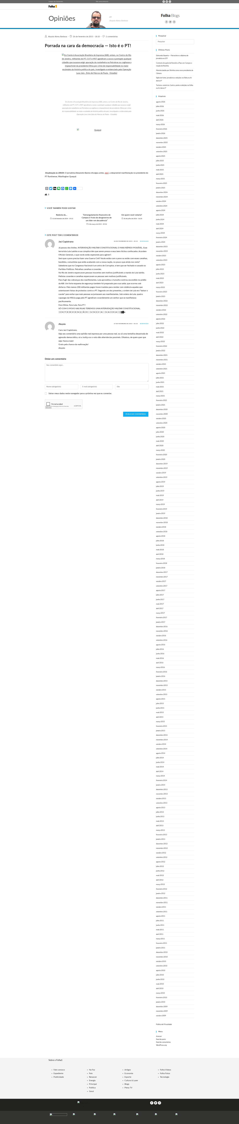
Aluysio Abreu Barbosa (57, 37)
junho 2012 (160, 871)
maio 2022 (160, 333)
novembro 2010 (162, 957)
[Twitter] (167, 1)
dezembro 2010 (162, 952)
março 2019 (160, 504)
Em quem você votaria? (131, 215)
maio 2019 (160, 495)
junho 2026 (160, 111)
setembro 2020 (161, 423)
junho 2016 (160, 654)
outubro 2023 (161, 256)
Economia (128, 1073)
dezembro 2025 (162, 138)
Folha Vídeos (165, 1070)
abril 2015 (159, 717)
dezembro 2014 (162, 735)
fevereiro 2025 (161, 183)
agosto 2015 (160, 699)
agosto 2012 (160, 862)
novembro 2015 (162, 685)
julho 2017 (160, 595)
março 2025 (160, 179)
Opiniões (62, 18)
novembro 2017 (162, 577)
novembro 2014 (162, 740)
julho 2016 (160, 649)
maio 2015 (160, 712)
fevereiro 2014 (161, 780)
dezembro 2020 (162, 409)
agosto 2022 (160, 319)
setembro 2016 (161, 640)
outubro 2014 (161, 744)
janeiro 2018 (160, 568)
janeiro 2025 (160, 188)
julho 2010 (160, 975)
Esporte (127, 1077)
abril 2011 (159, 934)
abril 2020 (159, 446)
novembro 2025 (162, 142)
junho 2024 (160, 219)
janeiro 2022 (160, 351)
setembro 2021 (161, 369)
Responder (144, 241)
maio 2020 (160, 441)
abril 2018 (159, 554)
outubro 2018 (161, 527)
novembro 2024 (162, 197)
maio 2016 (160, 658)
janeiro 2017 (160, 622)
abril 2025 (159, 174)
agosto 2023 (160, 265)
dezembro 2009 (162, 1007)
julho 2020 (160, 432)
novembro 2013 (162, 794)
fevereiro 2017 (161, 617)
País (91, 1073)
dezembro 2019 (162, 464)
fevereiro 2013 (161, 835)
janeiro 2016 (160, 676)
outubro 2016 (161, 636)
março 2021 (160, 396)
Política (92, 1088)
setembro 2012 (161, 857)
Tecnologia (164, 1077)
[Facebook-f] (163, 1)
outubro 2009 (161, 1016)
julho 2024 (160, 215)
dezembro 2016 (162, 627)
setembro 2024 (161, 206)
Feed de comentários (163, 1042)
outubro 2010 (161, 961)
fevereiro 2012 (161, 889)
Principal (93, 1084)
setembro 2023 (161, 260)
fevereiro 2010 (161, 997)
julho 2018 (160, 541)
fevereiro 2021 (161, 400)
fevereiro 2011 (161, 943)
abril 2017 (159, 608)
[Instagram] (170, 1)
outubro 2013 (161, 798)
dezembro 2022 (162, 301)
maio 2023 (160, 278)
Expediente (58, 1073)
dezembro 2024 (162, 192)
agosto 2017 (160, 590)
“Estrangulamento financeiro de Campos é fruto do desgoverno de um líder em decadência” (97, 218)
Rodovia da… (61, 215)
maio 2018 (160, 550)
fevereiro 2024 (161, 237)
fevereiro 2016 (161, 672)
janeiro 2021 (160, 405)
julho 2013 (160, 812)
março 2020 (160, 450)
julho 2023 (160, 269)
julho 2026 (160, 106)
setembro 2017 (161, 586)
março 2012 (160, 884)
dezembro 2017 (162, 572)
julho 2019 (160, 486)
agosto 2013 (160, 808)
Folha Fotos (165, 1073)
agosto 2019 (160, 482)
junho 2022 (160, 328)
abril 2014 (159, 771)
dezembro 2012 (162, 844)
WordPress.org (161, 1045)
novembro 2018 (162, 522)
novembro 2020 (162, 414)
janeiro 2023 (160, 296)
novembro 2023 (162, 251)
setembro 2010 (161, 966)
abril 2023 (159, 283)
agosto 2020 (160, 427)
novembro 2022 (162, 305)
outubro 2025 (161, 147)
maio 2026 (160, 115)
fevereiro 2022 (161, 346)
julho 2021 (160, 378)
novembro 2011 (162, 902)
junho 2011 (160, 925)
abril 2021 (159, 391)
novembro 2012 (162, 848)
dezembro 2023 (162, 246)
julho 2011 (160, 921)
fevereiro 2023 (161, 292)
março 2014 (160, 776)
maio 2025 (160, 170)
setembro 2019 (161, 477)
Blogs (126, 1084)
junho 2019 (160, 491)
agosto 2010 (160, 970)
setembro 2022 (161, 314)
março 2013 (160, 830)
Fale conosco (99, 1)
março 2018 (160, 559)
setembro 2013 (161, 803)
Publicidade (59, 1077)
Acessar (159, 1036)
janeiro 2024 (160, 242)
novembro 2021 (162, 360)
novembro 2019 (162, 468)
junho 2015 (160, 708)
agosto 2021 (160, 373)
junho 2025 (160, 165)
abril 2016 (159, 663)
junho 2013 (160, 816)
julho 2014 (160, 758)
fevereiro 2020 (161, 455)
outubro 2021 (161, 364)
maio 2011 (160, 930)
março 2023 (160, 287)
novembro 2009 (162, 1011)
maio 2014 (160, 767)
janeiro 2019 (160, 513)
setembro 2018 (161, 532)
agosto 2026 (160, 102)
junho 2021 (160, 382)
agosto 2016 (160, 645)
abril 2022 (159, 337)
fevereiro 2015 (161, 726)
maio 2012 (160, 875)
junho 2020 (160, 437)
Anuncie (105, 1)
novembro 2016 (162, 631)
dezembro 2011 (162, 898)
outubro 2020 (161, 418)
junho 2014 (160, 762)
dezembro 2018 (162, 518)
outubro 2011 (161, 907)
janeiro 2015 (160, 731)
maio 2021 (160, 387)
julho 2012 (160, 866)
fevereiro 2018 (161, 563)
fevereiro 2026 (161, 129)
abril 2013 (159, 826)
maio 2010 (160, 984)
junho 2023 (160, 274)
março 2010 (160, 993)
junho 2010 (160, 979)
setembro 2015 (161, 694)
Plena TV (128, 1088)
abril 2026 (159, 120)
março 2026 (160, 124)
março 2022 (160, 341)
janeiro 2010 (160, 1002)
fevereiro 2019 (161, 509)
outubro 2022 (161, 310)
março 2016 (160, 667)
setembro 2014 (161, 749)
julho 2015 (160, 703)
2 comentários (112, 37)
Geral (91, 1091)
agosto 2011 (160, 916)
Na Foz (92, 1070)
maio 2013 (160, 821)
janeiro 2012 (160, 893)
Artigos (127, 1070)
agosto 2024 (160, 210)
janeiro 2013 (160, 839)
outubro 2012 (161, 853)
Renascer (93, 1077)
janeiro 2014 (160, 785)
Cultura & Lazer (131, 1080)
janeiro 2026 (160, 133)
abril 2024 (159, 228)
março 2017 (160, 613)
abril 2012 (159, 880)
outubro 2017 (161, 581)
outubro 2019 (161, 473)
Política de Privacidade (164, 1024)
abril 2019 (159, 500)
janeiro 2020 (160, 459)
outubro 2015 (161, 690)
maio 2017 (160, 604)
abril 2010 (159, 988)
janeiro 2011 (160, 948)
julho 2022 (160, 323)
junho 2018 (160, 545)
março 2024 (160, 233)
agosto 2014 (160, 753)
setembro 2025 (161, 152)
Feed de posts (161, 1039)
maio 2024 (160, 224)
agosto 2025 (160, 156)
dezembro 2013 (162, 789)
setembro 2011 (161, 912)
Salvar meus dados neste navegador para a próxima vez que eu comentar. (80, 393)
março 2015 (160, 721)
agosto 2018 (160, 536)
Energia (92, 1080)
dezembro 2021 (162, 355)
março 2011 (160, 939)
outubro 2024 (161, 201)
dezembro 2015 (162, 681)
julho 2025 (160, 161)
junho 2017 (160, 599)
